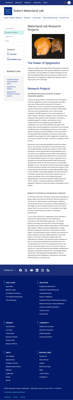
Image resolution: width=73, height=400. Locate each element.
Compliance (43, 377)
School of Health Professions (49, 307)
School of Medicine (45, 297)
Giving (8, 377)
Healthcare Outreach (46, 326)
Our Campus (10, 356)
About (45, 2)
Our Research (10, 326)
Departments (10, 360)
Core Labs (9, 330)
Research (28, 2)
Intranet (22, 397)
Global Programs (45, 333)
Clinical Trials (10, 340)
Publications (9, 36)
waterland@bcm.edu (14, 59)
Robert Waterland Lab (50, 18)
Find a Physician (11, 300)
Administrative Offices (13, 367)
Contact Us (43, 356)
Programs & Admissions (47, 286)
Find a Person (43, 360)
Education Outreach (46, 330)
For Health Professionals (14, 297)
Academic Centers (12, 363)
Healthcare (9, 2)
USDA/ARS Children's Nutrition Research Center (13, 81)
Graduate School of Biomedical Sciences (52, 300)
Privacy (16, 397)
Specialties (9, 286)
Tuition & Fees (44, 310)
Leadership (9, 373)
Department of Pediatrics (11, 88)
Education (18, 2)
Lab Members (9, 28)
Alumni (8, 380)
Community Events (45, 337)
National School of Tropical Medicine (51, 304)
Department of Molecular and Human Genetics (13, 94)
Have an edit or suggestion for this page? (14, 392)
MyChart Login (11, 290)
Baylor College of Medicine (13, 18)
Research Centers (12, 337)
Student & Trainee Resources (49, 290)
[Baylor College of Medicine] (8, 11)
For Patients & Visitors (13, 293)
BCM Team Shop (44, 367)
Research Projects (66, 18)
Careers (41, 363)
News (7, 41)
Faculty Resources (45, 293)
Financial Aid (43, 314)
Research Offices (11, 344)
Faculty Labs (36, 18)
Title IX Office (44, 373)
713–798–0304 (11, 54)
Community (37, 2)
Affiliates (9, 370)
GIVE (65, 2)
